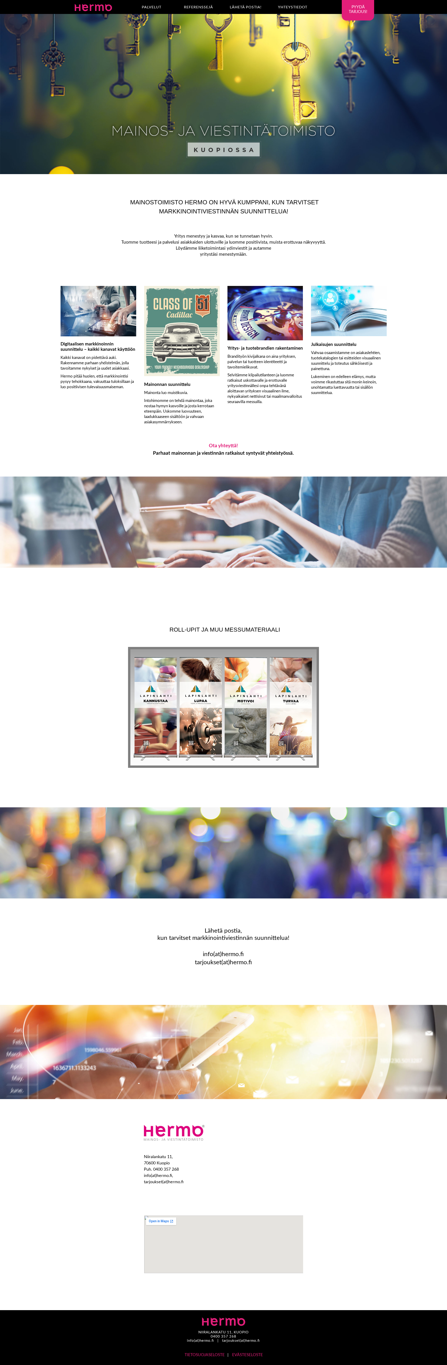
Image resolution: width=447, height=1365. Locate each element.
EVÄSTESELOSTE (247, 1355)
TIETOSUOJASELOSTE (205, 1355)
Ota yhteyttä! (223, 445)
